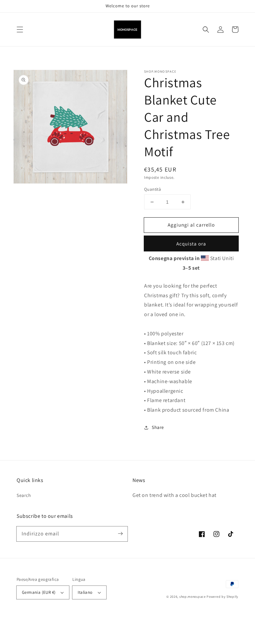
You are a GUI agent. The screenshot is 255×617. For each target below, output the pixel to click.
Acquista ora (191, 243)
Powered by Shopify (222, 596)
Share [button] (158, 427)
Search (24, 495)
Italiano (85, 592)
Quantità (152, 189)
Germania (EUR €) (38, 592)
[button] (20, 29)
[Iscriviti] (120, 533)
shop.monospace (192, 596)
